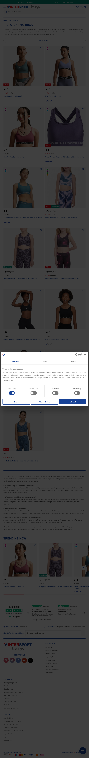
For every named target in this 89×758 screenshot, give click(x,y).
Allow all (73, 402)
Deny (16, 402)
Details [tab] (44, 361)
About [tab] (73, 361)
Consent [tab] (15, 361)
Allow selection (44, 402)
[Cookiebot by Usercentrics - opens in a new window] (77, 355)
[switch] (33, 393)
